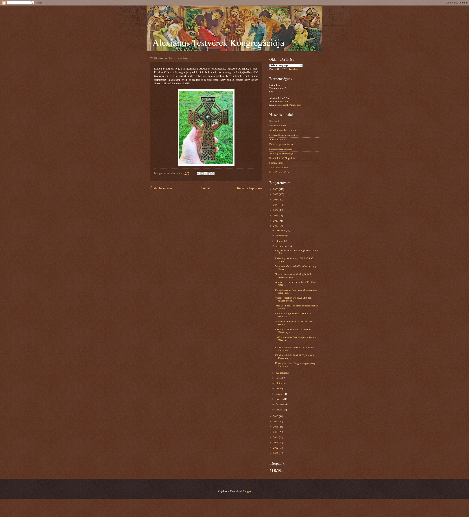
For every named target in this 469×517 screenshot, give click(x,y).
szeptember (282, 246)
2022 (276, 210)
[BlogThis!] (202, 173)
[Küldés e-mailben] (199, 173)
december (281, 230)
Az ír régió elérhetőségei (281, 153)
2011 (276, 453)
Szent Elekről (276, 163)
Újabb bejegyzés (161, 188)
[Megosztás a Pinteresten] (213, 173)
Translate (293, 69)
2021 (276, 215)
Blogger (247, 491)
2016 (276, 426)
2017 (276, 421)
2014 (276, 437)
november (281, 235)
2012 (276, 448)
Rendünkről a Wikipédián (282, 158)
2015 (276, 432)
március (280, 399)
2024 (276, 199)
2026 (276, 189)
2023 (276, 205)
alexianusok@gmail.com (288, 105)
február (279, 404)
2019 (276, 226)
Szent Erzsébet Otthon (280, 172)
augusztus (281, 373)
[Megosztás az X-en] (206, 173)
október (280, 241)
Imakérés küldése (277, 125)
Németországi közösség (281, 149)
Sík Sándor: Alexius (279, 167)
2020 (276, 221)
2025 (276, 194)
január (279, 409)
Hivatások (274, 121)
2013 (276, 442)
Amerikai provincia (279, 139)
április (279, 394)
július (279, 378)
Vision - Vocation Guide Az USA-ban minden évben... (293, 299)
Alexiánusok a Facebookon (282, 130)
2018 (276, 416)
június (279, 383)
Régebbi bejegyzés (249, 188)
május (279, 388)
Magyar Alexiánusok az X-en (283, 135)
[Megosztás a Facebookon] (209, 173)
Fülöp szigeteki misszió (281, 144)
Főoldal (205, 188)
